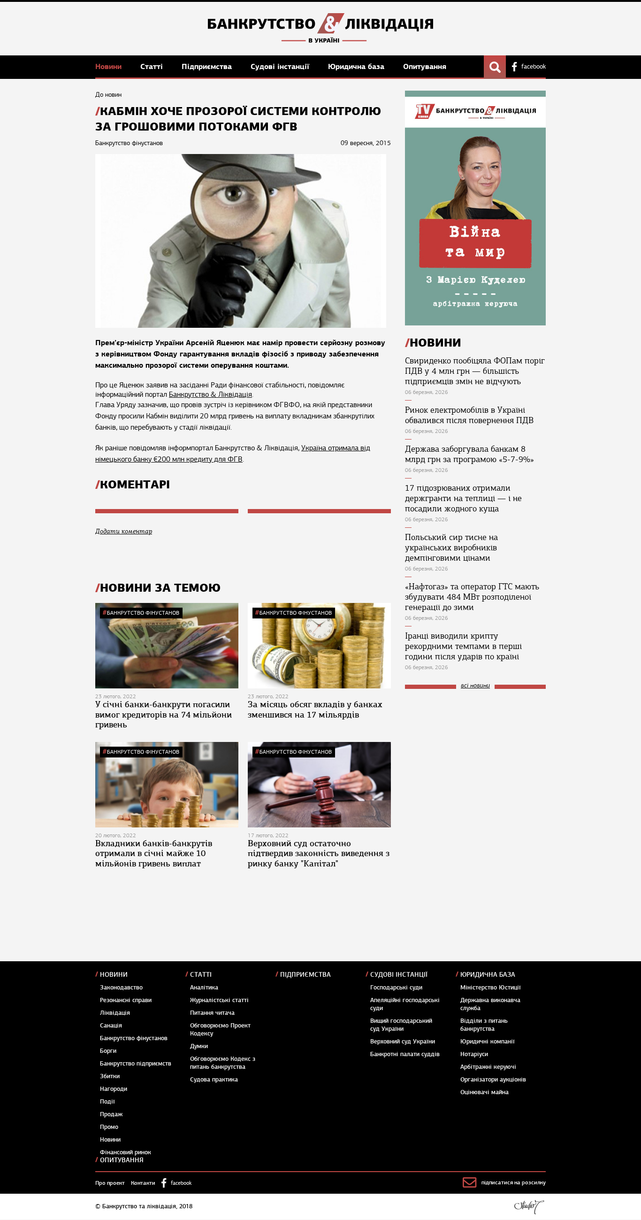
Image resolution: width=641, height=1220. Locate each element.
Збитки (110, 1076)
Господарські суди (396, 987)
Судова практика (214, 1079)
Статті (152, 66)
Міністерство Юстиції (490, 987)
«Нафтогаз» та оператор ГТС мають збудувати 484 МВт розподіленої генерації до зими (472, 596)
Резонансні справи (126, 1000)
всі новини (475, 685)
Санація (111, 1025)
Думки (199, 1046)
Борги (108, 1051)
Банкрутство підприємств (135, 1063)
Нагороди (113, 1089)
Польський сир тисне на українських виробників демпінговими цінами (451, 547)
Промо (109, 1127)
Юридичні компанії (487, 1041)
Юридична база (357, 66)
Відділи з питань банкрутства (484, 1025)
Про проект (110, 1183)
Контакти (143, 1183)
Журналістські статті (219, 1000)
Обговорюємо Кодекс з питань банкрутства (222, 1063)
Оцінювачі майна (484, 1092)
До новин (108, 95)
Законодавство (121, 987)
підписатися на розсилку (513, 1182)
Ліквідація (115, 1013)
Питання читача (212, 1013)
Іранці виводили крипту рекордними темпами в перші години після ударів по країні (463, 646)
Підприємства (208, 66)
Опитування (424, 66)
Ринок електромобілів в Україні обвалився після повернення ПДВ (469, 415)
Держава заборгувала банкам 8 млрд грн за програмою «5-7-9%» (469, 454)
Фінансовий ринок (125, 1152)
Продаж (111, 1114)
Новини (109, 66)
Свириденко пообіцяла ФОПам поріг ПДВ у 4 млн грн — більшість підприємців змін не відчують (475, 370)
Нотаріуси (474, 1054)
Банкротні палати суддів (405, 1054)
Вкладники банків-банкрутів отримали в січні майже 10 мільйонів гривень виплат (153, 853)
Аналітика (204, 987)
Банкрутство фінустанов (143, 613)
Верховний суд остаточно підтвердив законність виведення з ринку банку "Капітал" (318, 853)
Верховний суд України (402, 1041)
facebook (533, 66)
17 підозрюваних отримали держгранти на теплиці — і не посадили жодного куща (463, 498)
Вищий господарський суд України (401, 1025)
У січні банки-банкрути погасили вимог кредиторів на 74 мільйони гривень (163, 714)
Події (107, 1101)
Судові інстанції (281, 66)
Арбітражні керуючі (488, 1067)
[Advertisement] (475, 759)
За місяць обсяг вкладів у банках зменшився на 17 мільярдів (315, 709)
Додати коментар (123, 531)
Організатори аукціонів (493, 1079)
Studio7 (529, 1206)
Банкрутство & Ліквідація (210, 394)
